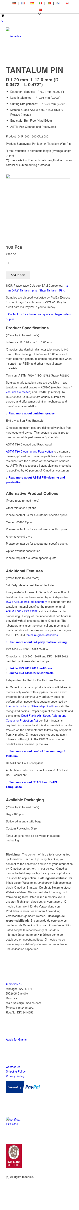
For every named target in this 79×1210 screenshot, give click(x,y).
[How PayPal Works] (24, 1092)
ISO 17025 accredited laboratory (26, 601)
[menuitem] (14, 3)
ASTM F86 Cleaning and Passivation (29, 451)
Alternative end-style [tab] (19, 536)
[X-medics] (33, 36)
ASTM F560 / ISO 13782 (22, 611)
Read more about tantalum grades (32, 413)
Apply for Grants (16, 1039)
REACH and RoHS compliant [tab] (24, 763)
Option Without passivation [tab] (23, 551)
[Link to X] (69, 1204)
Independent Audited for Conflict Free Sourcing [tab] (35, 680)
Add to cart (18, 275)
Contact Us (13, 1067)
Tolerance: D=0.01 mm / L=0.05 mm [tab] (29, 342)
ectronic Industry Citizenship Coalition (33, 706)
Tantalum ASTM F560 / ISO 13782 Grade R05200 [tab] (37, 375)
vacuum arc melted (18, 392)
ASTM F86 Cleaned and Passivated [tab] (29, 444)
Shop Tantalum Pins (52, 290)
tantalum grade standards (42, 635)
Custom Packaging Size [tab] (21, 828)
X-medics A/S (14, 984)
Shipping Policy (16, 1071)
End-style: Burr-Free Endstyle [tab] (24, 420)
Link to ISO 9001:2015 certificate (30, 668)
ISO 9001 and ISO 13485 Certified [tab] (27, 649)
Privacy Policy (15, 1076)
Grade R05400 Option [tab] (19, 522)
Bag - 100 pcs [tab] (15, 814)
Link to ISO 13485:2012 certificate (31, 673)
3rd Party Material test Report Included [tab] (30, 585)
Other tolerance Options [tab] (21, 508)
